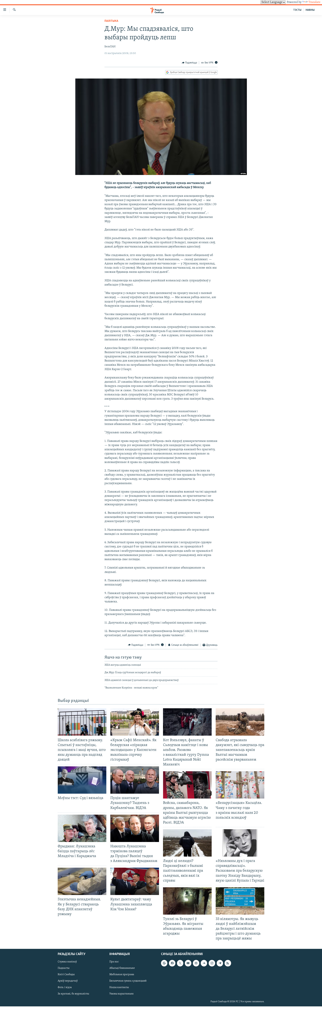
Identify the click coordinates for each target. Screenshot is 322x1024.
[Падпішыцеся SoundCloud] (204, 963)
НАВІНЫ (310, 10)
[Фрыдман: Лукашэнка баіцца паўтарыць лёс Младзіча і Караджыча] (82, 828)
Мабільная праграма (121, 974)
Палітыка (111, 21)
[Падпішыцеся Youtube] (188, 963)
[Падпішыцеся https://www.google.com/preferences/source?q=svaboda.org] (164, 963)
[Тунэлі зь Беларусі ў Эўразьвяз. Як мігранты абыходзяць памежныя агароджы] (187, 901)
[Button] (189, 63)
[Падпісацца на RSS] (228, 963)
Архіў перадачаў (68, 981)
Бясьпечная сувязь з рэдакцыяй (128, 981)
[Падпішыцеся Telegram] (220, 963)
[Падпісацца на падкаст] (196, 963)
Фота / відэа (65, 987)
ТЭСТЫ (297, 10)
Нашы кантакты (119, 987)
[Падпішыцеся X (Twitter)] (180, 963)
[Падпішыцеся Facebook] (172, 963)
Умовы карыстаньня (121, 993)
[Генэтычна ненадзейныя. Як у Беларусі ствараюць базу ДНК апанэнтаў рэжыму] (82, 881)
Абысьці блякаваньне (122, 968)
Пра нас (114, 961)
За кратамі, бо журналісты (73, 993)
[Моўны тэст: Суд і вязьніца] (82, 780)
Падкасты (63, 968)
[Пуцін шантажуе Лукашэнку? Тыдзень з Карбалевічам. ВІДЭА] (134, 780)
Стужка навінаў (67, 961)
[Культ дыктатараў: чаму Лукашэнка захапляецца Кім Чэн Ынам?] (134, 881)
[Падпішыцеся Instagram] (212, 963)
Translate (314, 2)
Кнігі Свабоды (66, 974)
